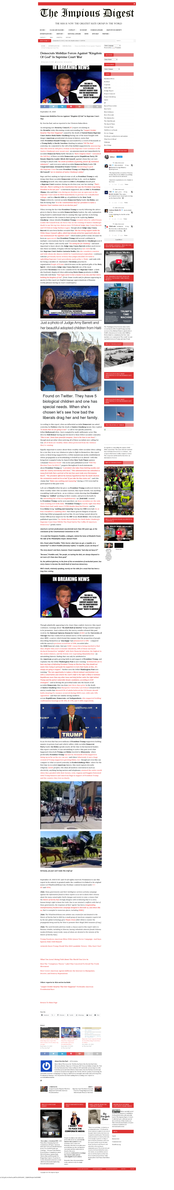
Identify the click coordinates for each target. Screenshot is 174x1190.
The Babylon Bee (109, 118)
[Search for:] (125, 40)
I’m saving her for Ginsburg (79, 243)
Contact (72, 30)
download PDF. (53, 1141)
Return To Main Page (48, 1002)
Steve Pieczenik (109, 115)
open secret (51, 238)
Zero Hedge (107, 145)
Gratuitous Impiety (114, 30)
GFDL (48, 887)
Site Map (95, 34)
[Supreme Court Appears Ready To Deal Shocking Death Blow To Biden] (91, 1032)
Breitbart (107, 81)
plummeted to (81, 641)
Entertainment (97, 1169)
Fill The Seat (88, 143)
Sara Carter (107, 109)
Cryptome (107, 84)
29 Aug (127, 165)
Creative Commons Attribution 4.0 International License (122, 1124)
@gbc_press (118, 192)
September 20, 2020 (48, 62)
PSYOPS (132, 1169)
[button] (108, 553)
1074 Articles (74, 1061)
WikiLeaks (112, 226)
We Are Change (109, 133)
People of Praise (57, 264)
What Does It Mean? (110, 139)
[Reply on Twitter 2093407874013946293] (110, 203)
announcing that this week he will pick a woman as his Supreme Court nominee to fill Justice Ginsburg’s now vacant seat (70, 148)
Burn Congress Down (82, 154)
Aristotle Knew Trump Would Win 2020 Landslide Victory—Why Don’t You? (70, 946)
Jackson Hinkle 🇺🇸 (115, 210)
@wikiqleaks (120, 226)
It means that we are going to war (53, 430)
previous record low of (65, 643)
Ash (110, 165)
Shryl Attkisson (108, 112)
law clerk (86, 249)
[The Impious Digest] (87, 27)
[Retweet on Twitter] (113, 162)
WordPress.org (116, 1144)
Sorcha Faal (59, 62)
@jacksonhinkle (128, 210)
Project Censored (109, 94)
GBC (110, 192)
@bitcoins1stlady (119, 165)
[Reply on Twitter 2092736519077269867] (110, 235)
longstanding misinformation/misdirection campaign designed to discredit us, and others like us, (70, 907)
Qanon (106, 100)
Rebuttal (59, 37)
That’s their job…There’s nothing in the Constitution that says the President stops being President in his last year (70, 187)
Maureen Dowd (55, 463)
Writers (105, 34)
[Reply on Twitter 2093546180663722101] (110, 184)
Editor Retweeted (119, 163)
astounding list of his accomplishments (59, 498)
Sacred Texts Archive (110, 106)
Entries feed (115, 1139)
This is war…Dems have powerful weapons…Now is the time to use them (68, 437)
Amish (50, 768)
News (86, 34)
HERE (81, 910)
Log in (114, 1136)
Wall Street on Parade (110, 130)
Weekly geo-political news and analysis (116, 136)
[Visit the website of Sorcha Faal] (41, 1080)
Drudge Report (108, 91)
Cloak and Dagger (57, 30)
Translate (118, 47)
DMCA (51, 37)
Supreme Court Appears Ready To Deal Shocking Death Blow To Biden (91, 1040)
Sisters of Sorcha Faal (51, 900)
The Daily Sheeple (109, 121)
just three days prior (76, 685)
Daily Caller (107, 88)
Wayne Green (71, 920)
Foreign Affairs (97, 30)
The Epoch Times (109, 124)
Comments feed (116, 1142)
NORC (82, 633)
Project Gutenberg (110, 97)
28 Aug (125, 192)
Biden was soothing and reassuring (63, 481)
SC (71, 128)
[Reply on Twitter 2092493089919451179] (110, 219)
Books (42, 30)
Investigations (46, 34)
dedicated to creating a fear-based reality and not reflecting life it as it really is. (75, 1155)
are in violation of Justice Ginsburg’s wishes (67, 172)
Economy (83, 30)
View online (44, 1141)
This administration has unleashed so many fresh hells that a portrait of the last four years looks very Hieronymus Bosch (70, 473)
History (60, 34)
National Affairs (74, 34)
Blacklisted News (109, 78)
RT (105, 103)
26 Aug (111, 212)
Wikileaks (107, 142)
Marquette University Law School (75, 688)
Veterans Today (108, 127)
